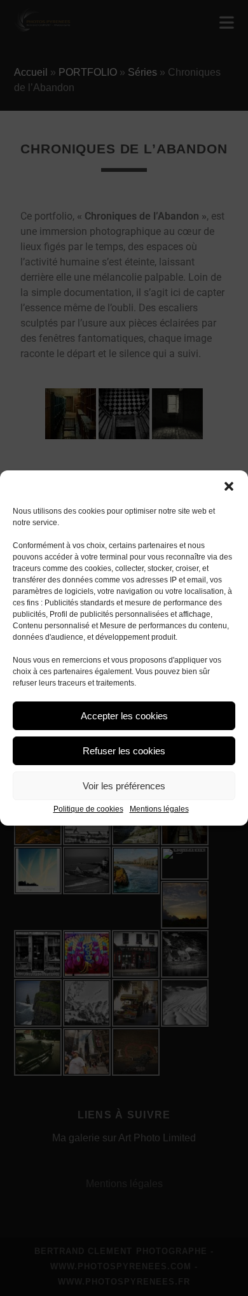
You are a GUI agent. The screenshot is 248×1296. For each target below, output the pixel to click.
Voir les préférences (124, 785)
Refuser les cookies (124, 750)
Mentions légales (159, 809)
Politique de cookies (88, 809)
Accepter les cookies (124, 715)
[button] (229, 486)
